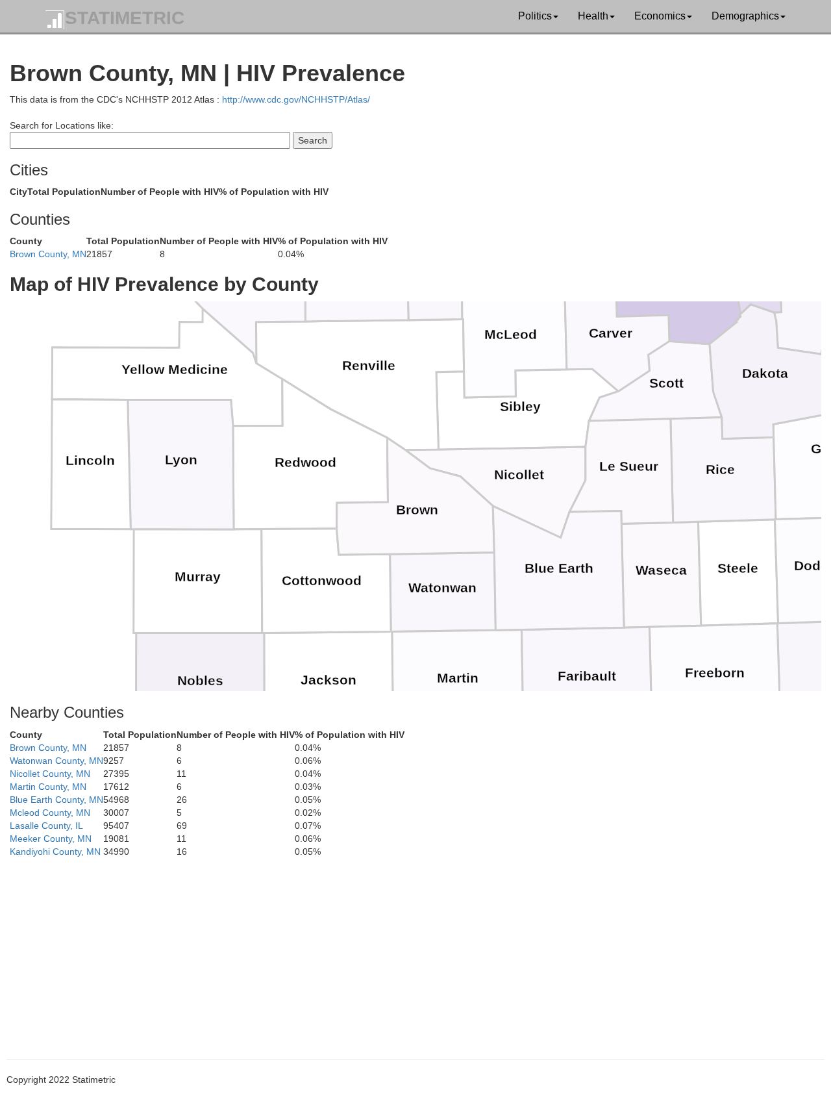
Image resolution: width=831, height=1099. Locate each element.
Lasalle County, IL (46, 825)
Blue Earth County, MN (56, 799)
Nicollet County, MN (50, 773)
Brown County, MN (48, 254)
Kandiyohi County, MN (55, 851)
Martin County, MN (48, 786)
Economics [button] (660, 15)
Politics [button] (535, 15)
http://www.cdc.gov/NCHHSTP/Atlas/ (296, 99)
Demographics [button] (745, 15)
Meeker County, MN (51, 838)
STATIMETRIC (124, 18)
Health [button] (593, 15)
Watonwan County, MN (56, 760)
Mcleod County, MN (50, 812)
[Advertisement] (399, 949)
